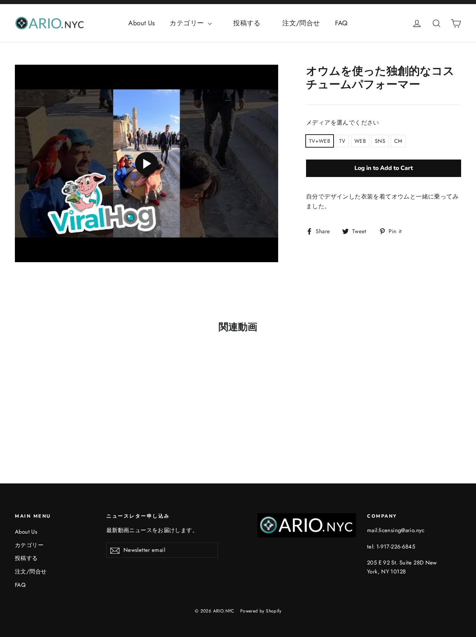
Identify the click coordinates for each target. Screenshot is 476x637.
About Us (141, 23)
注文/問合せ (301, 23)
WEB (360, 141)
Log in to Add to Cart (383, 168)
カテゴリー (188, 23)
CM (398, 141)
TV (342, 141)
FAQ (341, 23)
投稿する (253, 23)
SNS (380, 141)
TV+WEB (319, 141)
